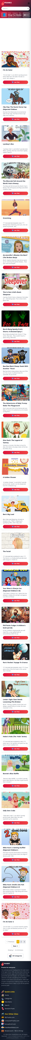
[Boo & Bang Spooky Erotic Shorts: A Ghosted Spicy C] (15, 318)
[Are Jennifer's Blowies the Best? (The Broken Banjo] (15, 244)
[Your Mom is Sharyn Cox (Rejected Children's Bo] (15, 578)
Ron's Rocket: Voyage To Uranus (15, 662)
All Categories (17, 956)
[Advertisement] (15, 34)
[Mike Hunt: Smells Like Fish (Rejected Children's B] (15, 874)
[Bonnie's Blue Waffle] (15, 763)
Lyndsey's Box (8, 144)
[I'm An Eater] (15, 59)
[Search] (28, 9)
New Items (8, 1002)
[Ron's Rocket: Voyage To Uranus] (15, 652)
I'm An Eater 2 (8, 922)
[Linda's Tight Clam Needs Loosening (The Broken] (15, 689)
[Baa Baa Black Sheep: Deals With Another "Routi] (15, 356)
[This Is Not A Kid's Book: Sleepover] (15, 281)
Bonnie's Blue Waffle (11, 774)
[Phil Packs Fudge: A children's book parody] (15, 615)
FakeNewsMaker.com (12, 1027)
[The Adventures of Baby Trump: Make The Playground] (15, 393)
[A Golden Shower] (15, 467)
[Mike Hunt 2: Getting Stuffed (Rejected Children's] (15, 837)
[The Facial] (15, 541)
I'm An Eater (7, 70)
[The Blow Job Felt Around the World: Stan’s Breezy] (15, 170)
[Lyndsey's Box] (15, 133)
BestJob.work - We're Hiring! (14, 1031)
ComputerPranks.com (12, 1021)
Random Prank (10, 1009)
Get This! (16, 82)
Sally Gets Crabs (9, 811)
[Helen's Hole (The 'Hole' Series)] (15, 726)
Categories (15, 13)
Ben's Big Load (8, 514)
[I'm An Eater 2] (15, 911)
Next (14, 946)
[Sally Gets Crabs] (15, 800)
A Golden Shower (9, 477)
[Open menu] (29, 3)
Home (9, 13)
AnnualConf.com (10, 1024)
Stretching (7, 218)
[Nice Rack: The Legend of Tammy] (15, 430)
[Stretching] (15, 207)
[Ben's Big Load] (15, 504)
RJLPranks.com (9, 1017)
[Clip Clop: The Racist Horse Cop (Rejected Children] (15, 96)
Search (7, 1005)
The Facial (7, 551)
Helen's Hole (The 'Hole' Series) (15, 736)
